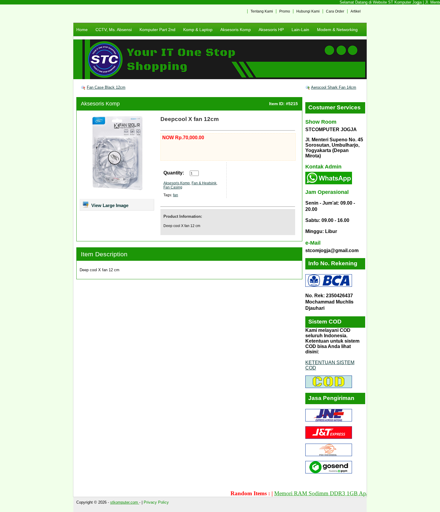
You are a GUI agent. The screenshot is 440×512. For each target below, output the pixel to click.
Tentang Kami (262, 11)
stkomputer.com (124, 502)
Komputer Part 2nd (157, 29)
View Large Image (109, 205)
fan (175, 195)
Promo (284, 11)
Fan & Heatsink (204, 183)
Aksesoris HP (271, 29)
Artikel (356, 11)
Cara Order (335, 11)
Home (82, 29)
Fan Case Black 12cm (106, 87)
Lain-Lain (300, 29)
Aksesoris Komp (235, 29)
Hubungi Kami (308, 11)
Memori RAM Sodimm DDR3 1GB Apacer (315, 493)
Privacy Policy (156, 502)
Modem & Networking (337, 29)
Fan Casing (172, 187)
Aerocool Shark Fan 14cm (333, 87)
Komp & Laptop (198, 29)
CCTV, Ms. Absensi (113, 29)
